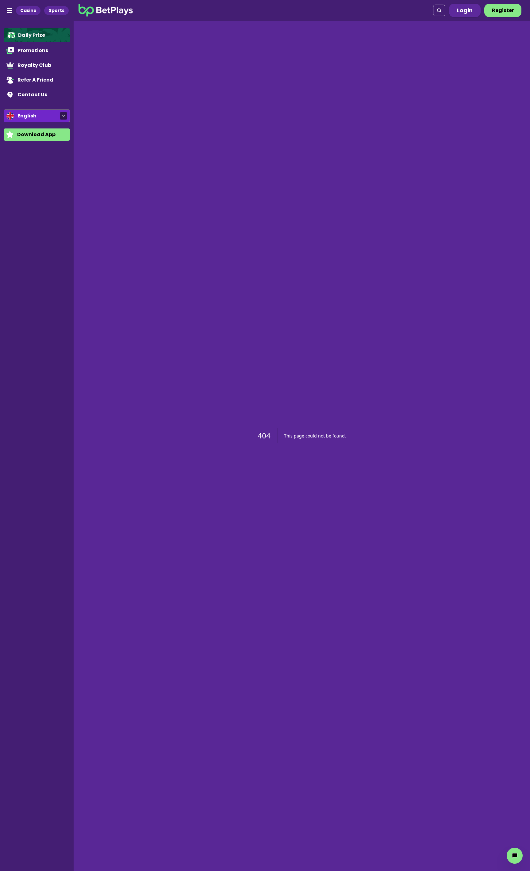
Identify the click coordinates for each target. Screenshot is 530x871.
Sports (56, 10)
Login (465, 10)
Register (503, 10)
